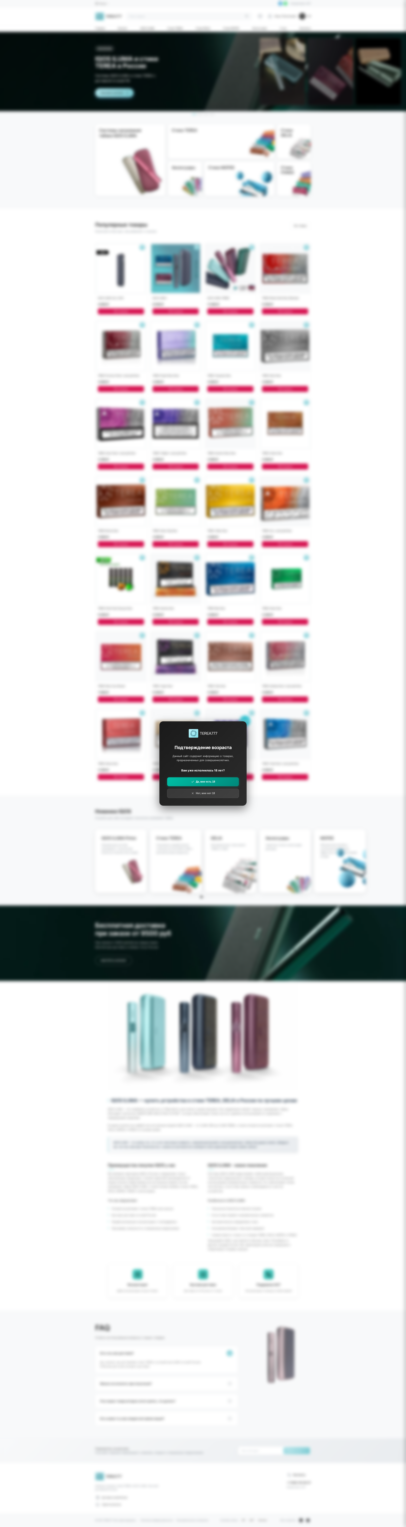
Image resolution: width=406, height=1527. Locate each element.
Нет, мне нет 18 (205, 793)
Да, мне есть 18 (205, 781)
